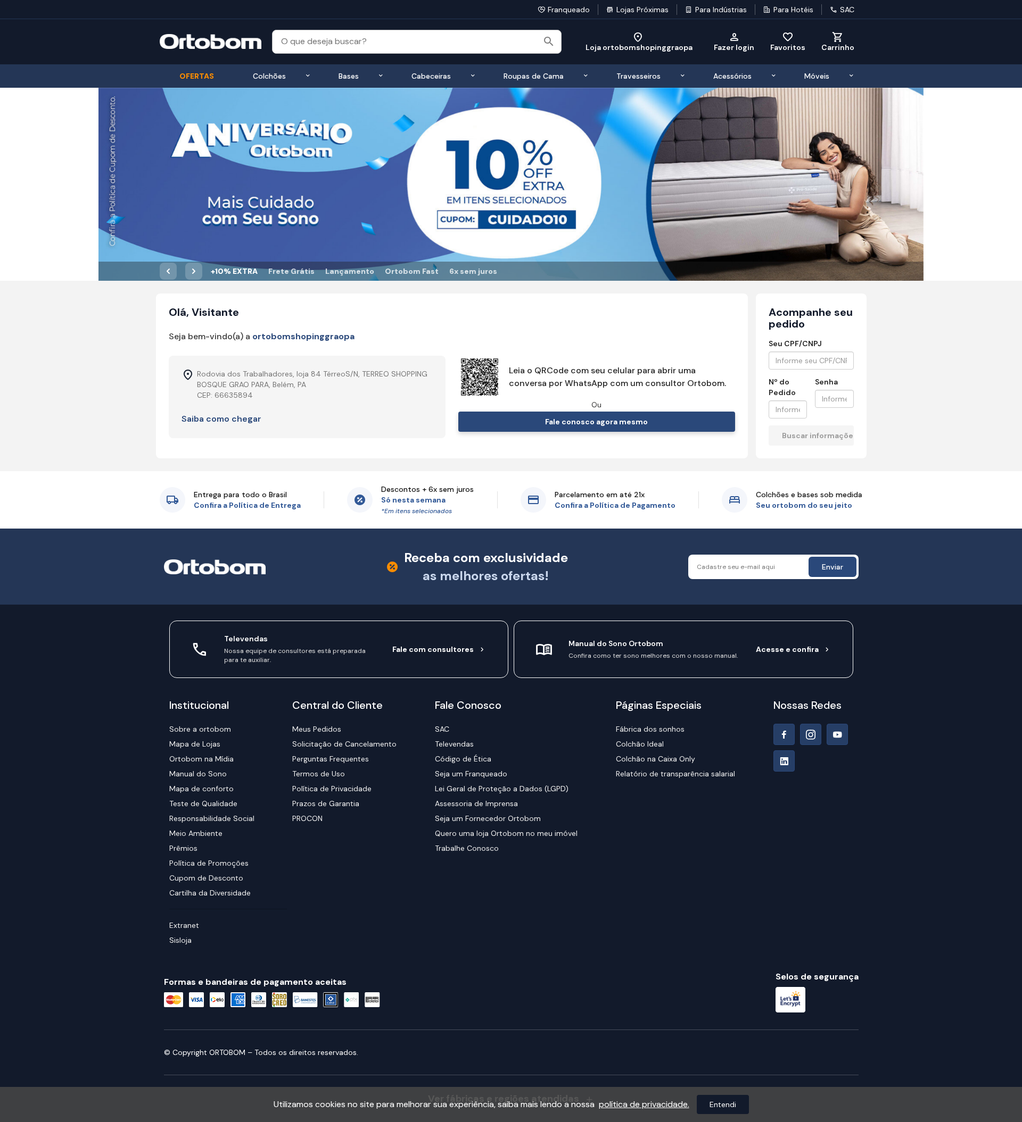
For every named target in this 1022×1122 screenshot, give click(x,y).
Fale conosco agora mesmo (596, 421)
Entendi (723, 1104)
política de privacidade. (644, 1104)
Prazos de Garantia (325, 803)
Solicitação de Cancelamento (344, 744)
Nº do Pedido (782, 387)
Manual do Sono (198, 773)
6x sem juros (473, 271)
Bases (349, 76)
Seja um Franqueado (471, 773)
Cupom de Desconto (206, 878)
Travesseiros (638, 76)
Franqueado (569, 9)
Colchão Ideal (640, 744)
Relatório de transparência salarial (675, 773)
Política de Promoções (209, 863)
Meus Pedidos (316, 729)
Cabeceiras (431, 76)
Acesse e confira (787, 649)
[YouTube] (837, 734)
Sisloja (180, 940)
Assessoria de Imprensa (476, 803)
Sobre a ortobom (200, 729)
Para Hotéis (793, 9)
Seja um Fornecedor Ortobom (488, 818)
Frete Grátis (291, 271)
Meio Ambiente (195, 833)
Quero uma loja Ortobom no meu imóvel (506, 833)
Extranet (184, 925)
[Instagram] (810, 734)
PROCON (307, 818)
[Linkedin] (784, 761)
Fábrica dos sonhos (650, 729)
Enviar (832, 567)
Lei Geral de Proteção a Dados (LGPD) (501, 788)
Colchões (269, 76)
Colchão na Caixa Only (655, 759)
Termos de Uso (318, 773)
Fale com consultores (433, 649)
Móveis (816, 76)
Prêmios (183, 848)
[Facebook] (784, 734)
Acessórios (732, 76)
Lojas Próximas (642, 9)
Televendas (454, 744)
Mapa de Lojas (194, 744)
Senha (826, 382)
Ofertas (196, 76)
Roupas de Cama (534, 76)
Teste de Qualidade (203, 803)
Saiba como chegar (221, 418)
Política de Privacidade (332, 788)
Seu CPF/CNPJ (795, 343)
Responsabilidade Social (211, 818)
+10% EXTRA (234, 271)
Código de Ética (463, 759)
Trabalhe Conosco (467, 848)
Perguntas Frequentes (330, 759)
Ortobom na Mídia (201, 759)
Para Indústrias (721, 9)
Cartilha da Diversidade (210, 893)
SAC (847, 9)
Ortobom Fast (412, 271)
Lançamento (349, 271)
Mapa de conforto (201, 788)
